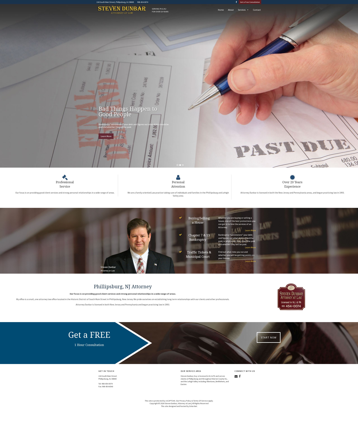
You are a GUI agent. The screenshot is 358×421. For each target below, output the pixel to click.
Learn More (106, 136)
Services (242, 9)
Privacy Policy (185, 400)
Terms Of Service (200, 400)
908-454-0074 (107, 383)
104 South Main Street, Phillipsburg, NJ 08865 (115, 2)
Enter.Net (193, 406)
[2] (180, 165)
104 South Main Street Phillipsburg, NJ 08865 (107, 377)
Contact (257, 9)
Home (221, 9)
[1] (177, 165)
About (231, 9)
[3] (183, 165)
